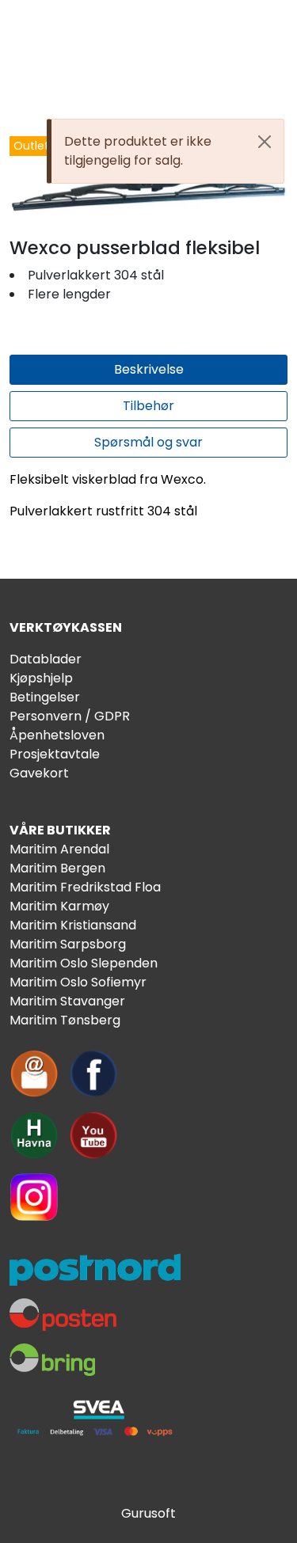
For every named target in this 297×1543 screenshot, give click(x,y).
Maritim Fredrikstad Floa (85, 887)
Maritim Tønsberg (65, 1020)
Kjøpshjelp (41, 678)
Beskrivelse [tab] (149, 369)
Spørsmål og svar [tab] (148, 442)
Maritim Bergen (57, 868)
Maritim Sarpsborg (68, 944)
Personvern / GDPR (70, 716)
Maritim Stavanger (67, 1001)
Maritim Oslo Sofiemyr (78, 982)
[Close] (265, 142)
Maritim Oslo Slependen (84, 963)
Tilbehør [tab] (148, 406)
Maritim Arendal (59, 849)
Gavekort (39, 773)
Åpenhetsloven (57, 735)
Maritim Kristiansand (73, 925)
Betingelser (45, 697)
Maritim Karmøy (59, 906)
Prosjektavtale (55, 754)
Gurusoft (148, 1513)
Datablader (46, 659)
